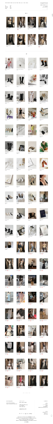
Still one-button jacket (19, 286)
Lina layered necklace (30, 169)
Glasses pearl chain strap (7, 169)
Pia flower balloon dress (19, 353)
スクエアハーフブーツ (7, 102)
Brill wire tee (41, 303)
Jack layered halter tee (40, 45)
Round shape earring (18, 169)
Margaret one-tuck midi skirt (42, 286)
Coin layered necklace (30, 236)
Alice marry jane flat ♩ (42, 169)
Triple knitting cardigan (19, 303)
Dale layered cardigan (19, 28)
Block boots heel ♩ (18, 186)
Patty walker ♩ (29, 186)
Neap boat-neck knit (8, 28)
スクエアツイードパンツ (19, 119)
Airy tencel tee (6, 353)
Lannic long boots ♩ (30, 219)
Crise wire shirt (18, 45)
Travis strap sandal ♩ (7, 219)
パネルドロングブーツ (19, 102)
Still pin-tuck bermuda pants (7, 286)
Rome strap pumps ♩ (19, 219)
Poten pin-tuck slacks (30, 45)
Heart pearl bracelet (7, 186)
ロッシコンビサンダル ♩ (7, 119)
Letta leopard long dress (30, 303)
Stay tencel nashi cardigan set (30, 28)
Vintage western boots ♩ (7, 236)
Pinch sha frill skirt (41, 353)
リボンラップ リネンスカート (31, 102)
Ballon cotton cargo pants (40, 28)
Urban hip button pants (30, 353)
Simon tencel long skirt (8, 45)
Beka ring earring (41, 236)
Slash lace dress (29, 286)
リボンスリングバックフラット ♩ (43, 102)
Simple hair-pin (18, 236)
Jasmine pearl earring (42, 186)
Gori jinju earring (41, 219)
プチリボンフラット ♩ (42, 119)
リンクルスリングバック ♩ (30, 119)
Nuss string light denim (7, 303)
